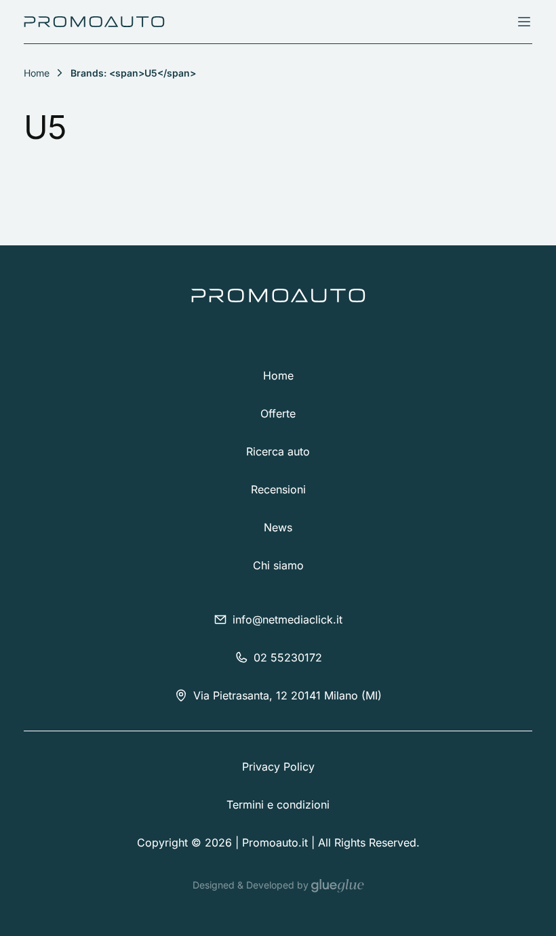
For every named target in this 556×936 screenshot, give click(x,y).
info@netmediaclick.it (287, 619)
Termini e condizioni (278, 804)
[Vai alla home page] (94, 21)
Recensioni (278, 489)
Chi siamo (278, 565)
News (278, 527)
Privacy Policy (278, 766)
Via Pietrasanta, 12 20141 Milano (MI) (287, 695)
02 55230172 (288, 657)
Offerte (278, 413)
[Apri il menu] (524, 22)
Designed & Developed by (252, 885)
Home (278, 375)
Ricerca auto (278, 451)
